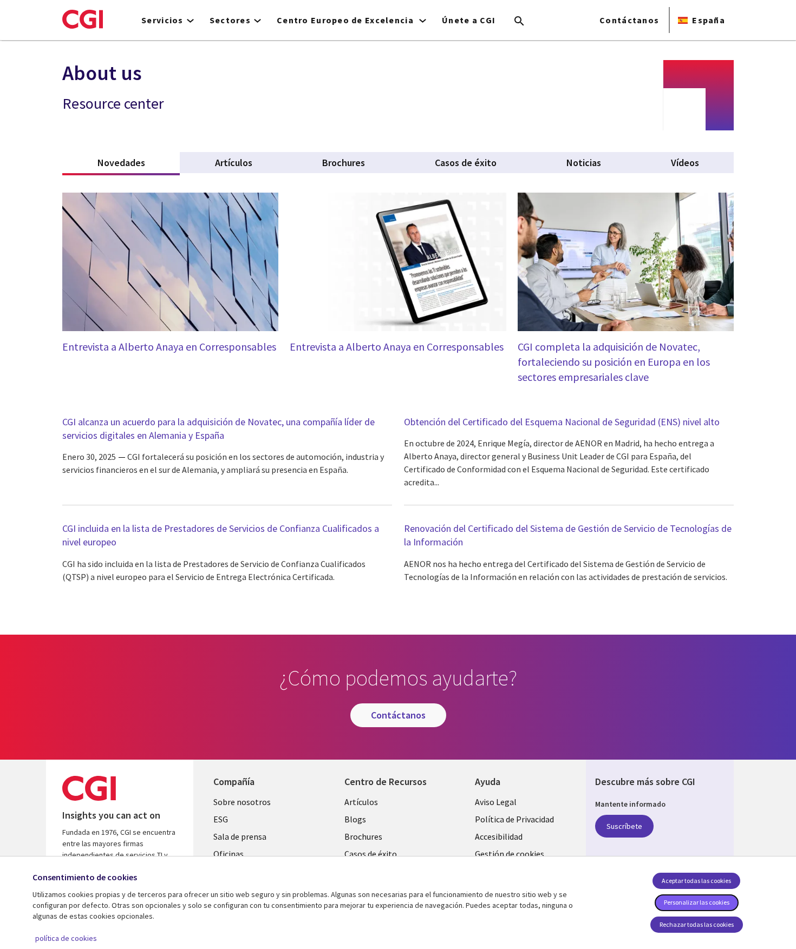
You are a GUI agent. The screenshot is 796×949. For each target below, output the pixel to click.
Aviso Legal (496, 801)
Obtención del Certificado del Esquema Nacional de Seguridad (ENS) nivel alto (562, 422)
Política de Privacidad (514, 819)
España (708, 20)
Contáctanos (629, 20)
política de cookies (66, 938)
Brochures (363, 836)
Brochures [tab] (343, 162)
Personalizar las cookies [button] (696, 902)
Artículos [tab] (233, 162)
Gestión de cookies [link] (509, 853)
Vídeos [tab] (685, 162)
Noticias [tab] (583, 162)
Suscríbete (624, 826)
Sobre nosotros (242, 801)
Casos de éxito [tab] (466, 162)
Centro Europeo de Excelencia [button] (346, 20)
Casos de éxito (370, 853)
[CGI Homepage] (82, 19)
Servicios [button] (162, 20)
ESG (220, 819)
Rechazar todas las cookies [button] (697, 924)
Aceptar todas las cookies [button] (696, 880)
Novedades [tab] (138, 162)
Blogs (355, 819)
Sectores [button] (230, 20)
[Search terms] (519, 21)
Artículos (361, 801)
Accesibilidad (499, 836)
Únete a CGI (468, 20)
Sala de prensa (239, 836)
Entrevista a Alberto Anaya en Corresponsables (169, 346)
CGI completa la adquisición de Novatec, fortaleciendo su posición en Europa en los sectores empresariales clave (614, 362)
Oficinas (228, 853)
